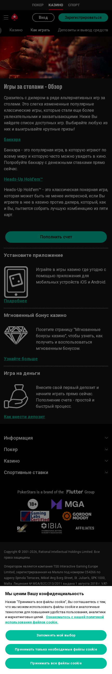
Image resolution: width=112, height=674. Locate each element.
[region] (56, 630)
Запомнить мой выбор (56, 635)
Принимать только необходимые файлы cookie (56, 649)
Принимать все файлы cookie (56, 663)
